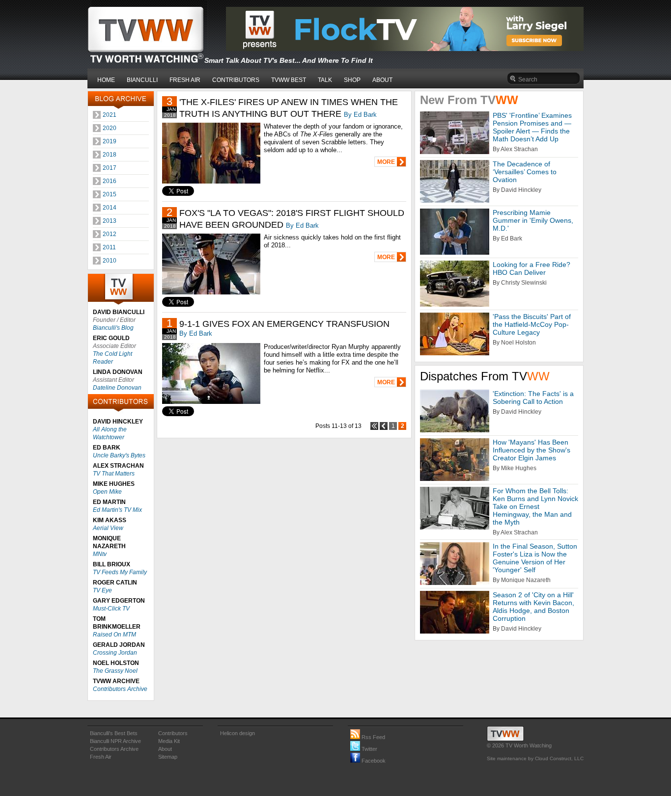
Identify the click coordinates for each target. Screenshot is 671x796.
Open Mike (107, 491)
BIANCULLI (142, 80)
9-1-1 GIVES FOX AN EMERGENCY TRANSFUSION (284, 324)
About (165, 749)
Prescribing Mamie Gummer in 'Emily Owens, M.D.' (533, 220)
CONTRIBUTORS (235, 80)
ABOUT (382, 80)
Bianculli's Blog (113, 327)
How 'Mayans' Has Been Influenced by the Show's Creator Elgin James (531, 450)
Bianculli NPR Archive (115, 741)
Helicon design (237, 733)
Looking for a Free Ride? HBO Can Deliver (531, 268)
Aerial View (108, 528)
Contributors (173, 733)
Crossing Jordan (115, 652)
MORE (386, 162)
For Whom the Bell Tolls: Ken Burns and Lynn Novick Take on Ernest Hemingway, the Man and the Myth (535, 506)
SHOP (352, 80)
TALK (325, 80)
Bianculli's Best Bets (114, 733)
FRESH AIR (184, 80)
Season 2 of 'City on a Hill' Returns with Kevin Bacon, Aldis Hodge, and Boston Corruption (533, 606)
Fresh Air (101, 757)
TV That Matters (114, 473)
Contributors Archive (120, 689)
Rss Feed (372, 737)
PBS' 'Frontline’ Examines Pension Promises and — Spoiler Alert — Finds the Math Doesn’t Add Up (532, 127)
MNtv (100, 554)
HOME (106, 80)
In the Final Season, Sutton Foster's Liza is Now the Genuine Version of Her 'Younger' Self (535, 558)
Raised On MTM (114, 634)
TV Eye (102, 590)
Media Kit (169, 741)
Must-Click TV (111, 608)
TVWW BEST (288, 80)
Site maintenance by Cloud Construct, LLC (535, 758)
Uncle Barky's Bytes (119, 455)
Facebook (373, 761)
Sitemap (167, 757)
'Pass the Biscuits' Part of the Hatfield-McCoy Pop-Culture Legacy (532, 324)
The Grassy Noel (115, 670)
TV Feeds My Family (120, 572)
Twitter (368, 749)
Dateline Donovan (117, 387)
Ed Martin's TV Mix (117, 509)
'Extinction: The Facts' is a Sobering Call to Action (533, 397)
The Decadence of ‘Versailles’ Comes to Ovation (525, 172)
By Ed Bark (360, 114)
